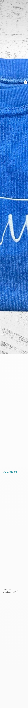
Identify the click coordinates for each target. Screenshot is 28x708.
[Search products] (26, 82)
